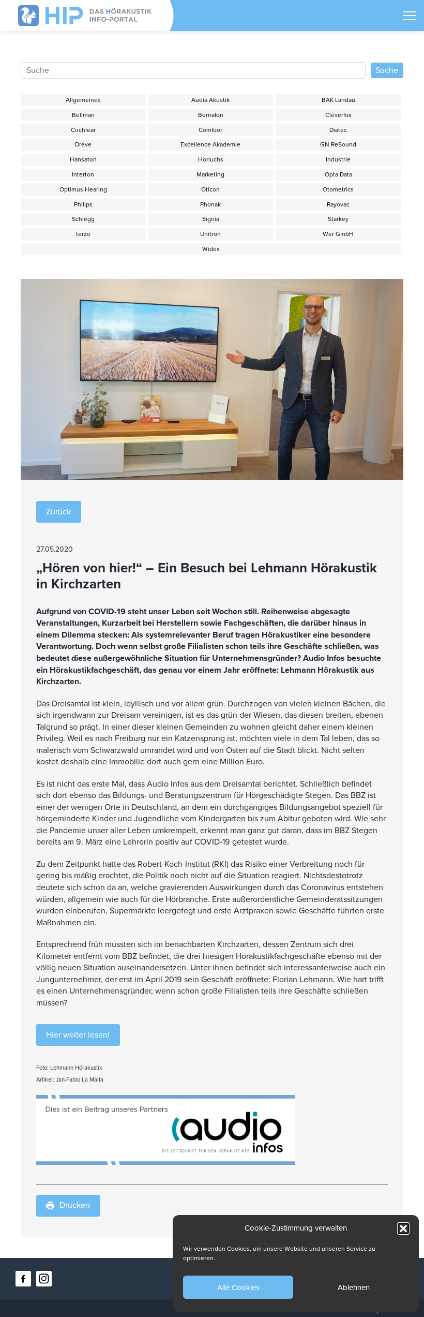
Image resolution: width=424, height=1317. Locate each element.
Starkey (338, 219)
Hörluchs (210, 159)
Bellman (83, 115)
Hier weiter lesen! (78, 1035)
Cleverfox (338, 115)
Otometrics (338, 189)
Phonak (210, 204)
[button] (403, 1228)
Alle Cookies (238, 1287)
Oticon (210, 189)
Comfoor (210, 130)
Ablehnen (354, 1287)
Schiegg (83, 219)
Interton (83, 174)
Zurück (58, 512)
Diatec (338, 130)
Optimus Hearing (83, 189)
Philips (83, 204)
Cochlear (83, 130)
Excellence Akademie (210, 144)
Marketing (210, 174)
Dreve (83, 144)
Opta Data (338, 174)
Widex (211, 249)
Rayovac (338, 204)
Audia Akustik (210, 99)
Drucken (74, 1205)
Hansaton (83, 159)
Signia (210, 219)
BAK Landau (338, 99)
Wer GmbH (338, 234)
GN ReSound (338, 144)
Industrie (338, 159)
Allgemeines (83, 99)
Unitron (210, 234)
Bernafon (210, 115)
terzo (83, 234)
